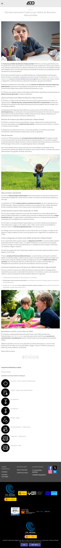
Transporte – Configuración (18, 436)
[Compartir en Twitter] (30, 357)
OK (24, 544)
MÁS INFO (35, 544)
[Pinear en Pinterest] (37, 357)
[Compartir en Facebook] (27, 357)
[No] (59, 543)
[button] (2, 3)
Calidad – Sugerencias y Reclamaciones (21, 390)
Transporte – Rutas (15, 445)
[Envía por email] (34, 357)
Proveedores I (14, 408)
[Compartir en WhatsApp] (23, 357)
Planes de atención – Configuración (20, 427)
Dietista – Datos (15, 418)
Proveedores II (14, 399)
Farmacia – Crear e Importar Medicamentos (22, 381)
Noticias (30, 9)
